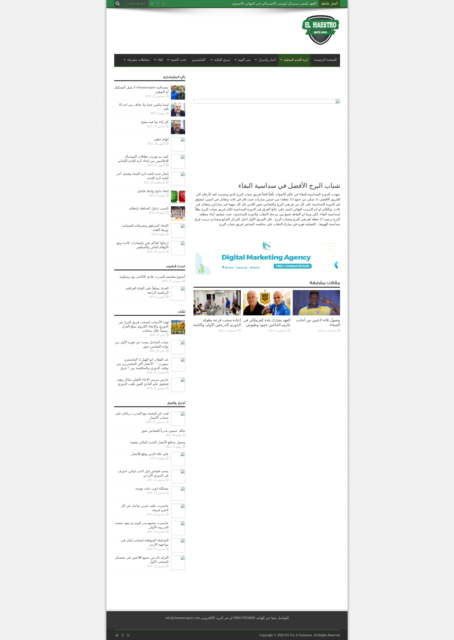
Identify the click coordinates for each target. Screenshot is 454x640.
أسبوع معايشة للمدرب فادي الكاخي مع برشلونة (151, 276)
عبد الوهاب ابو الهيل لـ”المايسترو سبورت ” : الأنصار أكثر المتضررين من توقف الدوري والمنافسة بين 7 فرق (143, 364)
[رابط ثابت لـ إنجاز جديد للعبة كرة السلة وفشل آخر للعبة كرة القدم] (178, 185)
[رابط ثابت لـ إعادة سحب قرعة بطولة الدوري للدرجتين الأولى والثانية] (217, 314)
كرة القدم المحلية (296, 60)
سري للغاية (222, 60)
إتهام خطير (161, 139)
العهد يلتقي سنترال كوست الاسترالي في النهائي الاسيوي (274, 3)
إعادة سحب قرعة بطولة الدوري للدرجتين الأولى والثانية (217, 322)
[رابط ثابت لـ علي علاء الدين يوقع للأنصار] (178, 465)
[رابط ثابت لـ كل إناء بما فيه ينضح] (178, 133)
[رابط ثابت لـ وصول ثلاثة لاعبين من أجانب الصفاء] (316, 314)
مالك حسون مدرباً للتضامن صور (163, 431)
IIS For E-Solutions (298, 635)
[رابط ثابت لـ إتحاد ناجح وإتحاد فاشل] (178, 202)
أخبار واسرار (267, 60)
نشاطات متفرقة (138, 60)
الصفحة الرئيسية (325, 60)
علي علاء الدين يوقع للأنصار (150, 454)
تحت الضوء (178, 60)
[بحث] (117, 3)
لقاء (160, 60)
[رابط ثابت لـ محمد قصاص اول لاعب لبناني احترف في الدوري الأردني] (178, 482)
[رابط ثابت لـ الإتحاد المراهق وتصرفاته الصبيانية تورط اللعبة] (178, 236)
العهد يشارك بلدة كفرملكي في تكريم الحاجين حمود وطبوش (266, 322)
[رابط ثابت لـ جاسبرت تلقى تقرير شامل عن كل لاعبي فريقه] (178, 517)
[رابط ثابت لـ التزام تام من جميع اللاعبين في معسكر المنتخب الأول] (178, 568)
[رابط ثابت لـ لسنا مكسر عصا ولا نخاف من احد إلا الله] (178, 116)
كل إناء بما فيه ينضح (155, 122)
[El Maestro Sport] (320, 42)
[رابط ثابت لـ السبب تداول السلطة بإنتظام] (178, 219)
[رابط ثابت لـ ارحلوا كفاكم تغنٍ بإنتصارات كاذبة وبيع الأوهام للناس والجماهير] (178, 254)
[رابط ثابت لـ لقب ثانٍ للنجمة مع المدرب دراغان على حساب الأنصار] (178, 424)
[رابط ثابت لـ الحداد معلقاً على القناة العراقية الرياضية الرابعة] (178, 299)
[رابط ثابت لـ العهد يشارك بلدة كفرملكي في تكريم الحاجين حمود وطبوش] (266, 314)
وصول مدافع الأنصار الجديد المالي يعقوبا (157, 442)
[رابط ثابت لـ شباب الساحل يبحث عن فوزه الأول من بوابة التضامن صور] (178, 353)
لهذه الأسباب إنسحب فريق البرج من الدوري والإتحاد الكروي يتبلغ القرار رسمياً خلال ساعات (144, 326)
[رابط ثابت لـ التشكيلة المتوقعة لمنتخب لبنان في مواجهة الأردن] (178, 551)
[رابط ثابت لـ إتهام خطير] (178, 150)
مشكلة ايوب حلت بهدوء (152, 488)
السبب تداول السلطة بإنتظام (149, 208)
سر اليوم (244, 60)
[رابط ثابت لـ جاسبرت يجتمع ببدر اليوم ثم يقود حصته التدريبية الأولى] (178, 534)
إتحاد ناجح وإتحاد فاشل (153, 191)
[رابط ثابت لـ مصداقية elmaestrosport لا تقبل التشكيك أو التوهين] (178, 98)
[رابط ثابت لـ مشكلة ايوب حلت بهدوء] (178, 499)
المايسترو (198, 60)
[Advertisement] (200, 26)
